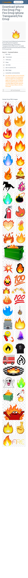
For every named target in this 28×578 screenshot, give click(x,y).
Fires (7, 78)
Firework (8, 77)
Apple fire (8, 80)
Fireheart (8, 81)
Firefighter (20, 80)
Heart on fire (16, 75)
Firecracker (8, 86)
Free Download (16, 90)
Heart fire (10, 75)
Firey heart (11, 85)
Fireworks (21, 75)
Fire (6, 75)
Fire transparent (19, 77)
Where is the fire (18, 85)
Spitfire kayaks (14, 81)
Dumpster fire (14, 80)
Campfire (12, 77)
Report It (4, 52)
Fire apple (10, 78)
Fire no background (18, 78)
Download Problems (13, 52)
